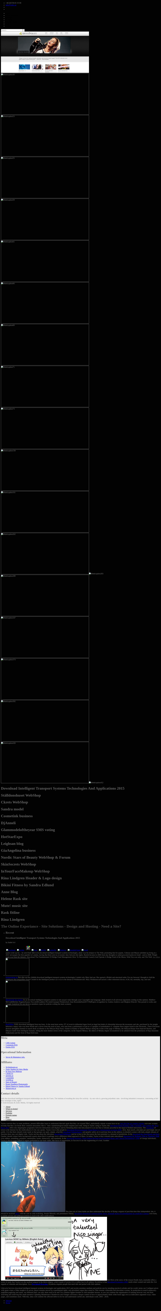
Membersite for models (14, 1000)
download (150, 1128)
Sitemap (9, 1301)
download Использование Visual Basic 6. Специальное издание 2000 (94, 1130)
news (17, 1214)
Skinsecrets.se (11, 1088)
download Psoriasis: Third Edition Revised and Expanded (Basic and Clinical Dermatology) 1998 (103, 1138)
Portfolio (9, 20)
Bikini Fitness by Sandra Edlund (18, 1086)
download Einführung (62, 1134)
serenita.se (9, 1076)
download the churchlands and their (146, 1134)
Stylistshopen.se (12, 1067)
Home (8, 1303)
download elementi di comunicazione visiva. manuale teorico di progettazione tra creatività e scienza (111, 1214)
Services (9, 18)
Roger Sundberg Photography (17, 1084)
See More (156, 957)
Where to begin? (12, 15)
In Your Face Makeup (14, 1071)
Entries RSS (10, 1047)
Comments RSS (12, 1045)
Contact (8, 26)
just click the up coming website (132, 1123)
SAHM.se (9, 1080)
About (8, 13)
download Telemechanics (72, 1132)
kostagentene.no (12, 977)
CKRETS (9, 1074)
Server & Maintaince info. (15, 1057)
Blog (7, 24)
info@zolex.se (11, 5)
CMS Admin (10, 1043)
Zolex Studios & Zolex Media (17, 1069)
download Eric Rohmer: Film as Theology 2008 (141, 1136)
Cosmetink (10, 1078)
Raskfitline (10, 1024)
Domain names (11, 22)
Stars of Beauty (11, 1082)
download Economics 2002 (117, 1282)
